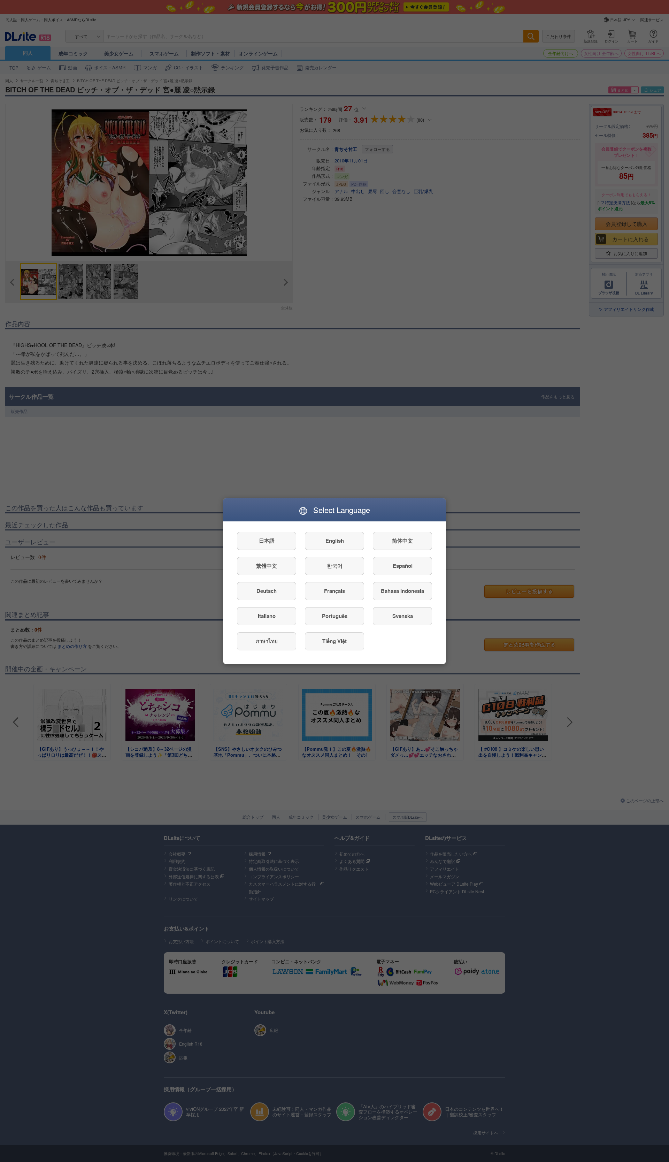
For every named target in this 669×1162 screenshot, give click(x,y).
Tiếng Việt (334, 641)
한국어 (335, 565)
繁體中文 (266, 565)
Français (334, 591)
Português (334, 616)
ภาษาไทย (267, 641)
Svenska (402, 616)
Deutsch (266, 591)
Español (403, 565)
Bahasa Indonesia (402, 591)
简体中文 (402, 540)
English (334, 540)
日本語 (267, 540)
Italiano (267, 616)
